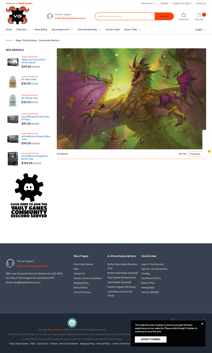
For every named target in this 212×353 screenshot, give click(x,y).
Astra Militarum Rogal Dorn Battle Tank (34, 157)
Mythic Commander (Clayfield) (123, 273)
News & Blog (41, 29)
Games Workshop (29, 57)
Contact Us (79, 273)
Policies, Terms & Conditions (88, 278)
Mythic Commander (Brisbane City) (122, 266)
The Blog (145, 273)
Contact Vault (113, 29)
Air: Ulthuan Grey (29, 98)
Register (177, 3)
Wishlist (165, 3)
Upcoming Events (60, 29)
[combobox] (125, 16)
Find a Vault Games (83, 264)
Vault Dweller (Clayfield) (119, 282)
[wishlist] (207, 144)
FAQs (76, 269)
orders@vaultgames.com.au (70, 18)
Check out (201, 3)
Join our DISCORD (150, 292)
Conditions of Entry (151, 278)
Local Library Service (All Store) (120, 293)
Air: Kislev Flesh (28, 79)
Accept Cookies (150, 339)
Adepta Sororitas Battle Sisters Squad (33, 61)
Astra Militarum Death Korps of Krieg (35, 118)
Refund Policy (81, 287)
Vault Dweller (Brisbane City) (122, 277)
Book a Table (130, 29)
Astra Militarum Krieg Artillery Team (36, 138)
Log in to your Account (152, 264)
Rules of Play (148, 283)
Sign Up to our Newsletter (154, 269)
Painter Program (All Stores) (122, 287)
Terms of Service (82, 292)
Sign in (188, 3)
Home (9, 29)
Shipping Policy (81, 283)
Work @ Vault (147, 287)
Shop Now (21, 29)
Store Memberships (87, 29)
